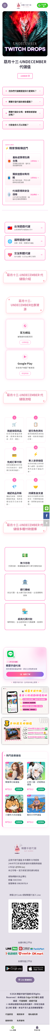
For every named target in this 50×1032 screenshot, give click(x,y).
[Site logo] (24, 5)
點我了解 (25, 674)
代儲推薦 (23, 1000)
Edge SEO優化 (32, 997)
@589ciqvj (20, 866)
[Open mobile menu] (5, 5)
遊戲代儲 (33, 1000)
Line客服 (43, 5)
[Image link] (25, 848)
